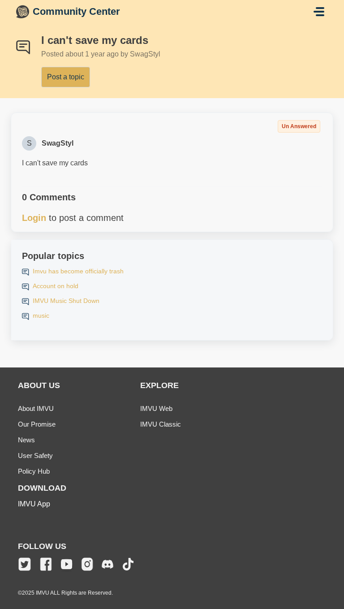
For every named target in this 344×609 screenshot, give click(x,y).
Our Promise (37, 424)
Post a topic (65, 77)
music (41, 315)
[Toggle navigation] (319, 12)
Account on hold (55, 285)
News (26, 440)
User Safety (35, 455)
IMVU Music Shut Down (66, 300)
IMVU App (34, 504)
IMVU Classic (160, 424)
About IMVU (36, 408)
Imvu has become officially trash (78, 271)
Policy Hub (34, 471)
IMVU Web (156, 408)
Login (34, 218)
